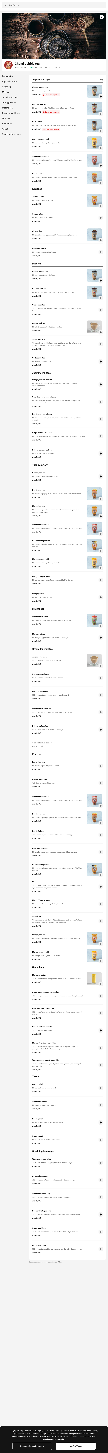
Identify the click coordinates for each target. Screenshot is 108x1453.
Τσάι (40, 67)
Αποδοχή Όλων (76, 1446)
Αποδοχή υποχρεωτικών (53, 1439)
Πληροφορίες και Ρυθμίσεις (32, 1446)
